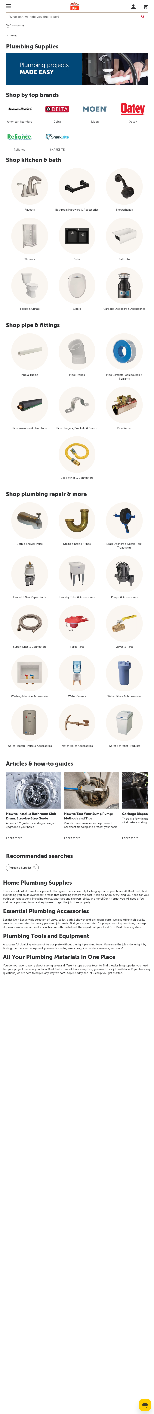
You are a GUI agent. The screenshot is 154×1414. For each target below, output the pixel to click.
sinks (86, 898)
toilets (48, 898)
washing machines (123, 923)
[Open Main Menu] (8, 6)
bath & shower (76, 919)
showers (76, 898)
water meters (24, 927)
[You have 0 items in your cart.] (145, 6)
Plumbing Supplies (20, 867)
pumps (106, 923)
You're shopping (15, 25)
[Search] (143, 16)
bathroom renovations (17, 898)
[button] (133, 6)
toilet (62, 919)
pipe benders (90, 948)
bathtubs (59, 898)
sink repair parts (102, 919)
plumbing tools (93, 944)
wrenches (74, 948)
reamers (104, 948)
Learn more (14, 838)
